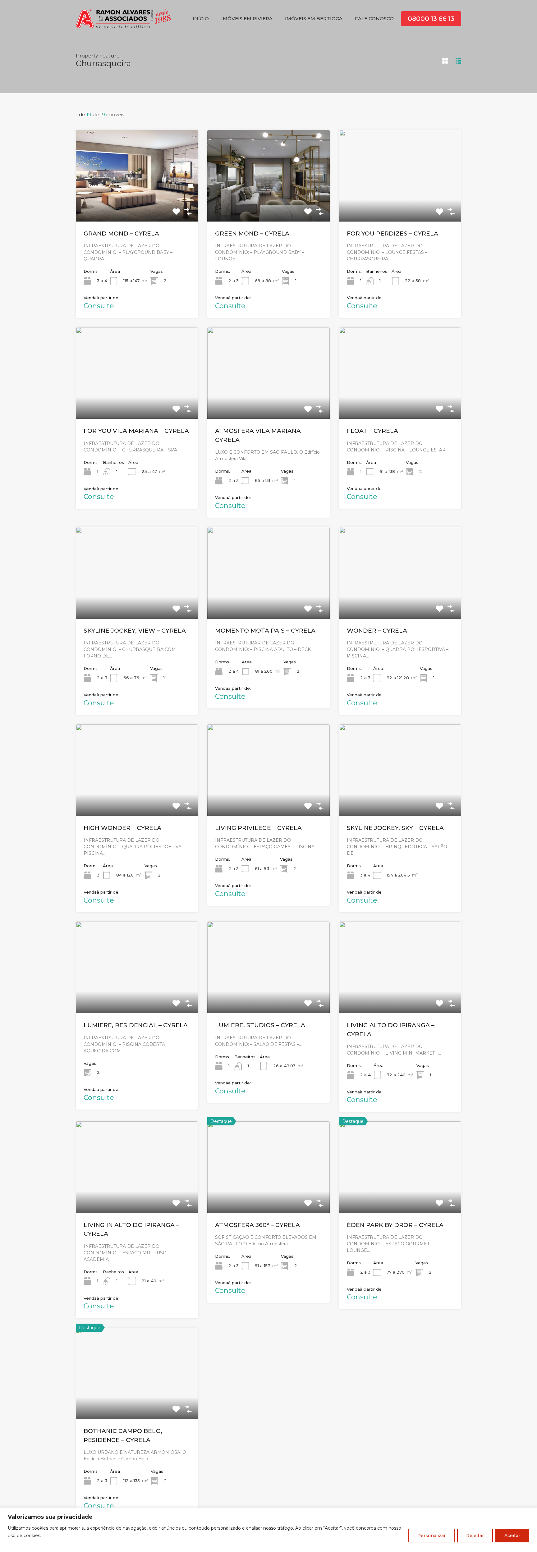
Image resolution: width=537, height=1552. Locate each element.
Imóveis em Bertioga (313, 18)
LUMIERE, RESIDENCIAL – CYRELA (136, 1025)
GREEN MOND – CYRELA (252, 233)
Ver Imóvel (137, 203)
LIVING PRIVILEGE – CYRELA (258, 827)
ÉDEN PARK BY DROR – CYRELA (395, 1225)
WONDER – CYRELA (377, 630)
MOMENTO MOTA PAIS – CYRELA (265, 630)
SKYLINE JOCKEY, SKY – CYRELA (395, 827)
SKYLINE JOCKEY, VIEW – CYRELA (135, 630)
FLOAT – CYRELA (372, 430)
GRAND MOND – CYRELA (121, 233)
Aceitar (512, 1535)
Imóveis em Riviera (247, 18)
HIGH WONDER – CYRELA (122, 827)
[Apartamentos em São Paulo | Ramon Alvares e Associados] (123, 28)
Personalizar (431, 1535)
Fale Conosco (374, 18)
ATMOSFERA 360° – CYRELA (257, 1225)
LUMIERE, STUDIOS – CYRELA (260, 1025)
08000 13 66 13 (431, 18)
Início (201, 18)
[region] (268, 1530)
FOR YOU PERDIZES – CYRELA (392, 233)
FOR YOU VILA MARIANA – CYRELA (136, 430)
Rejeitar (475, 1535)
